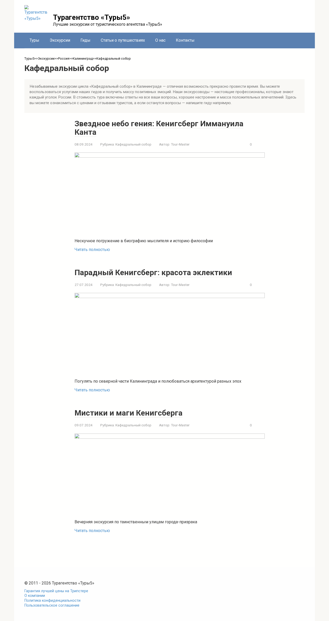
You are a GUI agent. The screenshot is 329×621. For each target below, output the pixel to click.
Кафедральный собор (133, 144)
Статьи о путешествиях (123, 40)
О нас (160, 40)
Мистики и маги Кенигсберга (128, 412)
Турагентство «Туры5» (91, 17)
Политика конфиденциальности (52, 600)
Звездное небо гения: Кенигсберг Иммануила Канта (159, 128)
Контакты (185, 40)
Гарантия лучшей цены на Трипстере (56, 591)
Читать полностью (92, 249)
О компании (34, 595)
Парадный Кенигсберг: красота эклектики (153, 272)
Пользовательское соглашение (51, 605)
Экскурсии (60, 40)
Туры (34, 40)
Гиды (85, 40)
